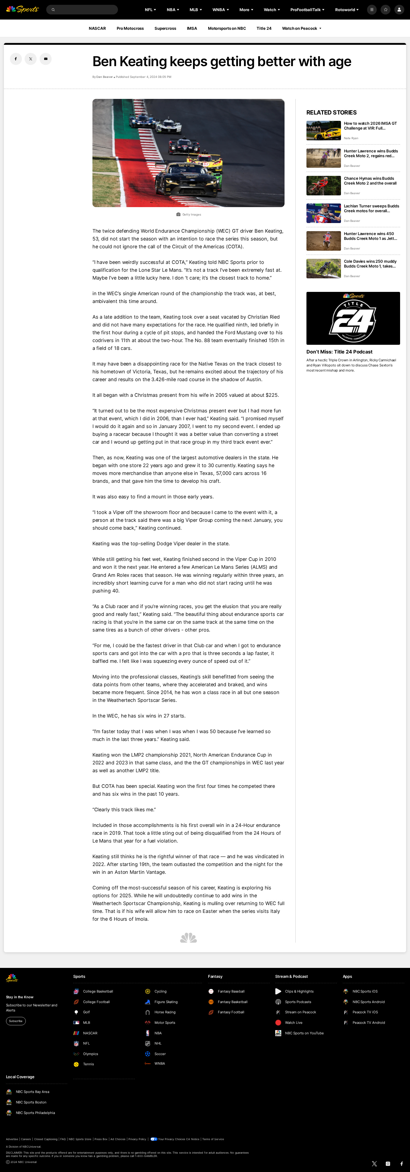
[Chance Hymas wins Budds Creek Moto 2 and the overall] (323, 185)
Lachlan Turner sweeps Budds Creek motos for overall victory (371, 208)
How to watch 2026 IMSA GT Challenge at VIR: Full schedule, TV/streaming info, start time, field (370, 125)
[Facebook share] (16, 59)
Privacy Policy (137, 1139)
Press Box (101, 1139)
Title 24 (264, 28)
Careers (26, 1139)
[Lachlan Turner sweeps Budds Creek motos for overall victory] (323, 213)
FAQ (62, 1139)
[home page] (22, 9)
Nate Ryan (351, 138)
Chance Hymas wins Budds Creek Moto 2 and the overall (370, 180)
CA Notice (192, 1139)
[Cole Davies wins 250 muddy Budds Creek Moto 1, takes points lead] (323, 268)
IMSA (192, 28)
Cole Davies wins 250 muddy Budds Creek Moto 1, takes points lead (370, 263)
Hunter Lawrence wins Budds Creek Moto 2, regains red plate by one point (371, 153)
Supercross (165, 28)
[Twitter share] (31, 59)
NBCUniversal (32, 1146)
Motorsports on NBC (227, 28)
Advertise (12, 1139)
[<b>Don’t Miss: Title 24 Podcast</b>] (353, 318)
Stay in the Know (20, 997)
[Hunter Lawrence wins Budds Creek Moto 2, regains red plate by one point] (323, 158)
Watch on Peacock (299, 28)
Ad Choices (117, 1139)
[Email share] (46, 59)
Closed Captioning (46, 1139)
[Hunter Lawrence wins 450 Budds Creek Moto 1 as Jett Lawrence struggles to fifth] (323, 241)
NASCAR (97, 28)
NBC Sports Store (80, 1139)
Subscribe (16, 1021)
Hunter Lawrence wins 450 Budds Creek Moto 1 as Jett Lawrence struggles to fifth (369, 236)
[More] (372, 10)
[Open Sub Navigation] (155, 9)
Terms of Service (213, 1139)
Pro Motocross (130, 28)
